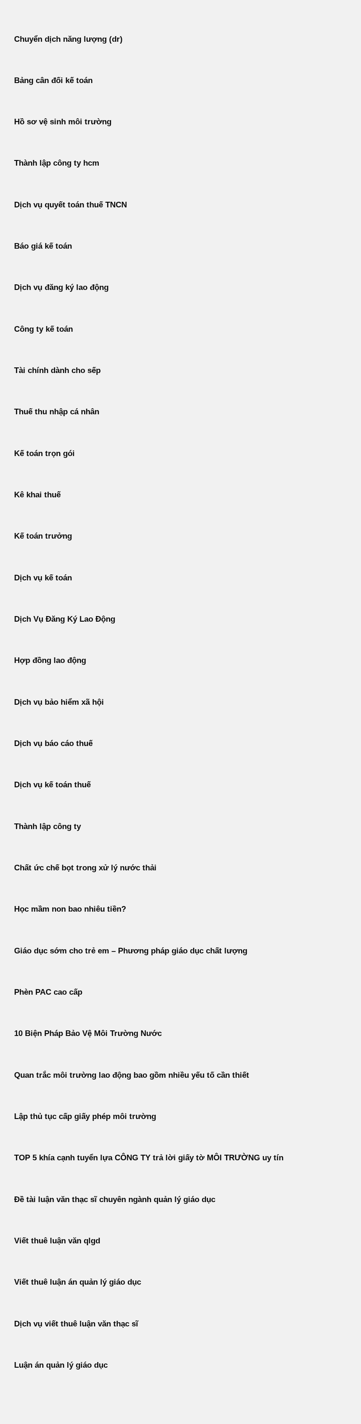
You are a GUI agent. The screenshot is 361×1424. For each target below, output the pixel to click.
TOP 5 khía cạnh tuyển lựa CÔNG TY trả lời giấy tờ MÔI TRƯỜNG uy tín (148, 1157)
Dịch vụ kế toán (43, 577)
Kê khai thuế (37, 494)
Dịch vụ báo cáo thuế (53, 743)
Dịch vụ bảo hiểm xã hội (59, 702)
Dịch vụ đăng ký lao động (61, 287)
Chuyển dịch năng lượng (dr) (68, 39)
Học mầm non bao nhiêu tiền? (70, 909)
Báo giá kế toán (43, 246)
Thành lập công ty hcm (56, 163)
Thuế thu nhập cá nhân (56, 411)
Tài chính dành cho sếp (57, 370)
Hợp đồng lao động (50, 660)
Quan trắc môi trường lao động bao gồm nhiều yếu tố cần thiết (131, 1075)
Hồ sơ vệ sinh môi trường (62, 121)
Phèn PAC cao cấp (48, 992)
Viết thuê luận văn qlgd (57, 1240)
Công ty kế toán (43, 329)
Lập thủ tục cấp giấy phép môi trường (85, 1116)
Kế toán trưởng (43, 536)
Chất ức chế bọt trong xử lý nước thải (85, 867)
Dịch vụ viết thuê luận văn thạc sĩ (76, 1323)
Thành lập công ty (47, 826)
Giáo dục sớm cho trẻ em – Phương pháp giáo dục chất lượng (130, 950)
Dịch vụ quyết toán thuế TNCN (70, 204)
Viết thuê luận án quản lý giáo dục (77, 1282)
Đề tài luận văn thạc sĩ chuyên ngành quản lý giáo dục (114, 1199)
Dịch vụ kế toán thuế (52, 784)
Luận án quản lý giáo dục (61, 1365)
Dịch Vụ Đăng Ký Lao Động (64, 619)
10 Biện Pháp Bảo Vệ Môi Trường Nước (88, 1033)
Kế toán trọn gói (44, 453)
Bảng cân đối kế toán (53, 80)
